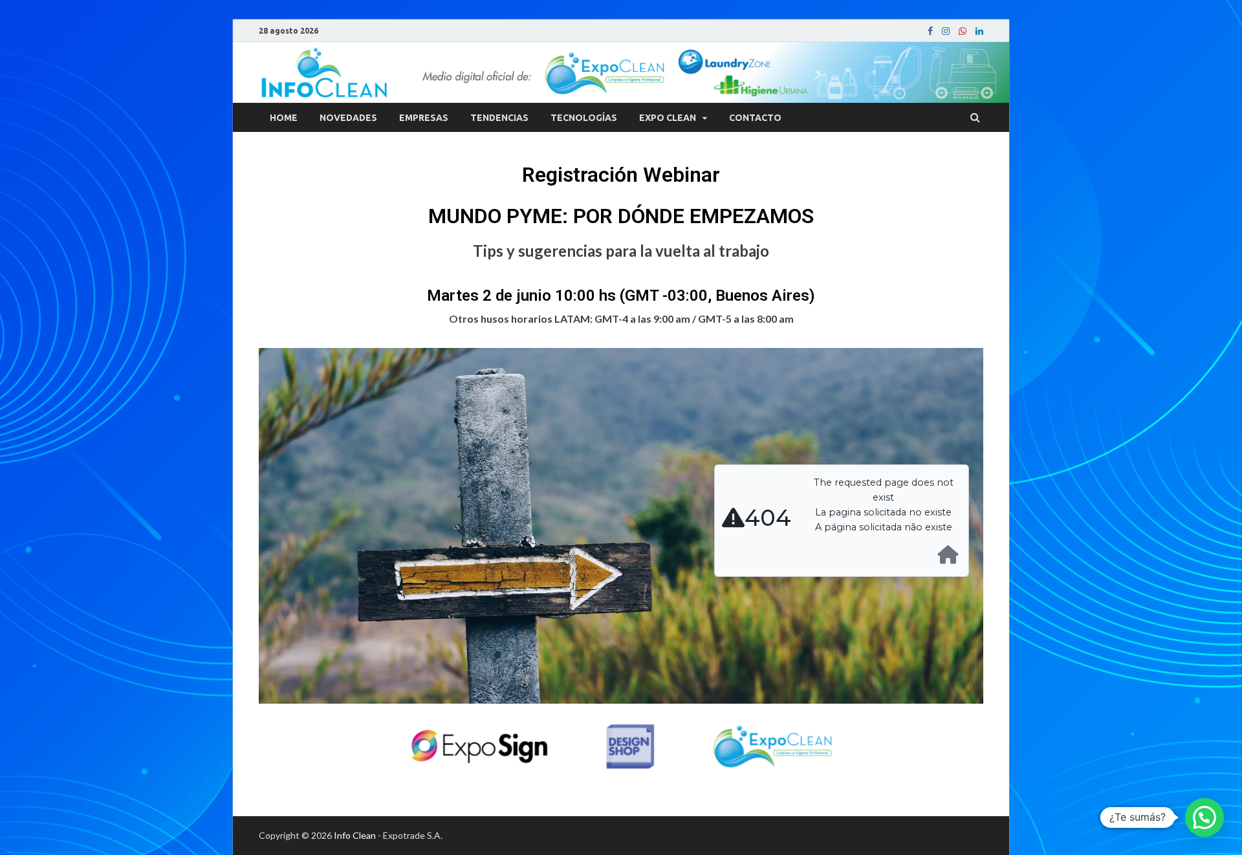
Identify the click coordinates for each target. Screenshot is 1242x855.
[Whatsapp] (962, 31)
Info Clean (355, 835)
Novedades (348, 118)
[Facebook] (930, 31)
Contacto (755, 118)
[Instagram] (946, 31)
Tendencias (499, 118)
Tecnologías (583, 118)
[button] (1204, 817)
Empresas (423, 118)
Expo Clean (667, 118)
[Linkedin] (979, 31)
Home (284, 118)
